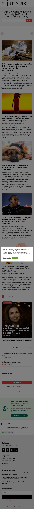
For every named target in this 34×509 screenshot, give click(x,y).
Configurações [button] (7, 258)
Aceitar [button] (15, 258)
